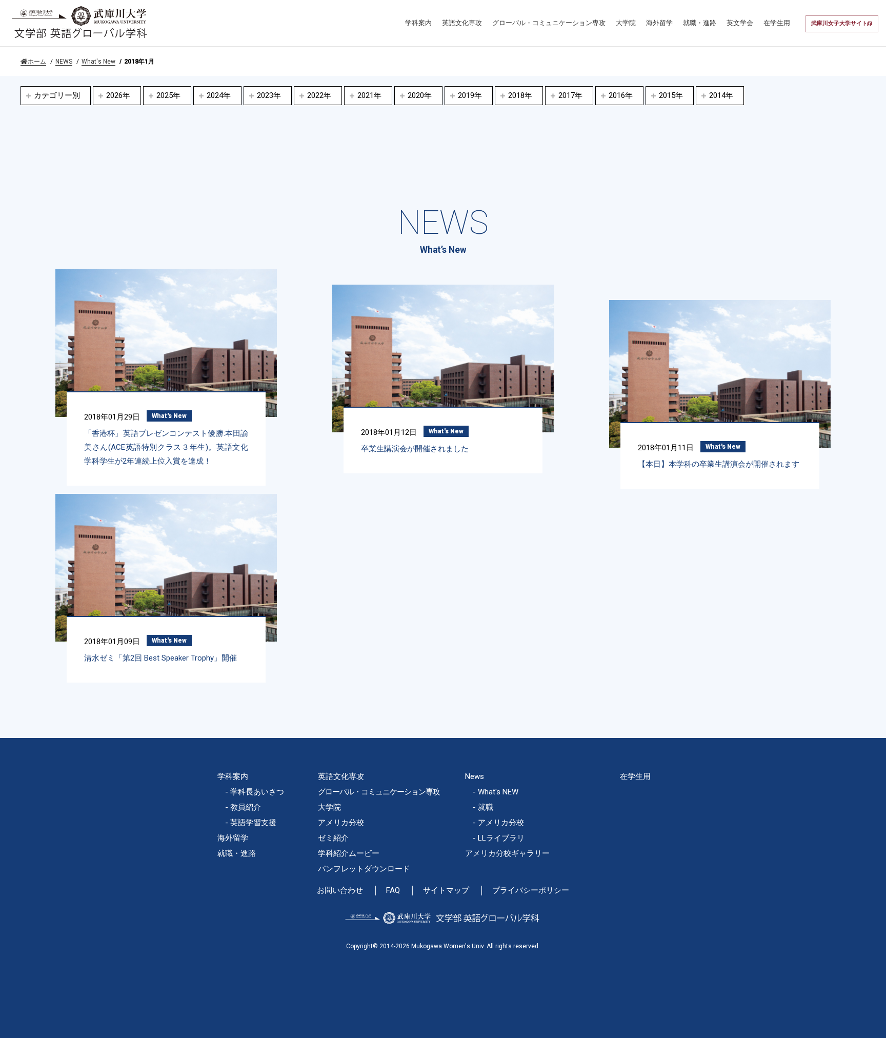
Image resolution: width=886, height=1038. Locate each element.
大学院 (626, 23)
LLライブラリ (501, 838)
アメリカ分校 (341, 822)
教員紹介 (245, 807)
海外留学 (659, 23)
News (474, 776)
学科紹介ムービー (348, 853)
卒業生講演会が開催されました (415, 448)
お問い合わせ (340, 890)
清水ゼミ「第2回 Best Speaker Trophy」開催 (160, 658)
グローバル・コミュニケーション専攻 (549, 23)
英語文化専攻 (462, 23)
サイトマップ (446, 890)
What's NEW (498, 791)
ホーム (37, 61)
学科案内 (418, 23)
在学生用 (776, 23)
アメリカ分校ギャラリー (507, 853)
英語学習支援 (253, 822)
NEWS (63, 61)
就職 (485, 807)
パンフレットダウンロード (364, 868)
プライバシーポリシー (530, 890)
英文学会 (740, 23)
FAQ (393, 890)
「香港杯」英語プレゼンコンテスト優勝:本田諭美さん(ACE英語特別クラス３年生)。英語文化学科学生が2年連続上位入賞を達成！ (166, 447)
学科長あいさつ (257, 791)
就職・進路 (699, 23)
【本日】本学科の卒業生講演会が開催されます (718, 464)
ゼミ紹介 (333, 838)
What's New (98, 61)
